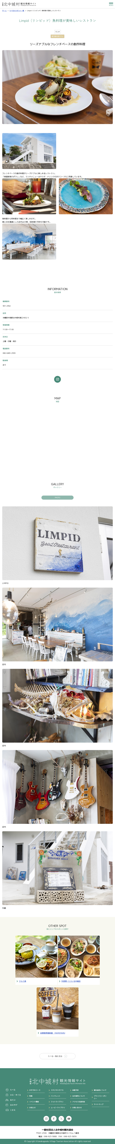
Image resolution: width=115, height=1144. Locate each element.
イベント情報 (34, 1102)
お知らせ (32, 1107)
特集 (30, 1096)
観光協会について (100, 1090)
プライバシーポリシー (100, 1097)
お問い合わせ (77, 1107)
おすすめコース (34, 1090)
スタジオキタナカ (57, 1090)
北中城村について (78, 1096)
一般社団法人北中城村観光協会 (57, 1129)
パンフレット (55, 1096)
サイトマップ (98, 1104)
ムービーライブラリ (58, 1107)
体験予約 (75, 1090)
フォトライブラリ (57, 1102)
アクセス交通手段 (78, 1102)
